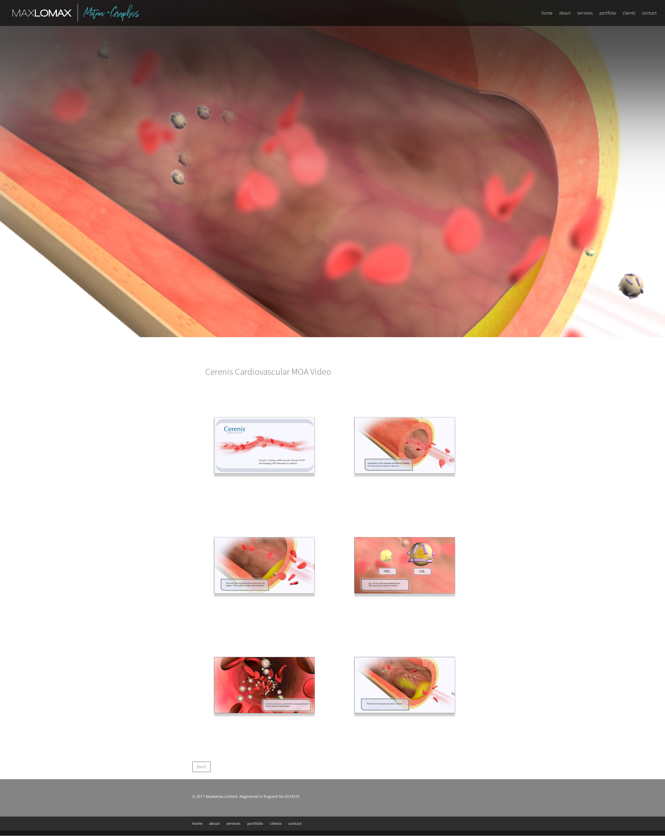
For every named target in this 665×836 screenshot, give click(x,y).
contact (649, 13)
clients (629, 13)
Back (201, 767)
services (585, 13)
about (565, 13)
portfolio (607, 13)
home (547, 13)
